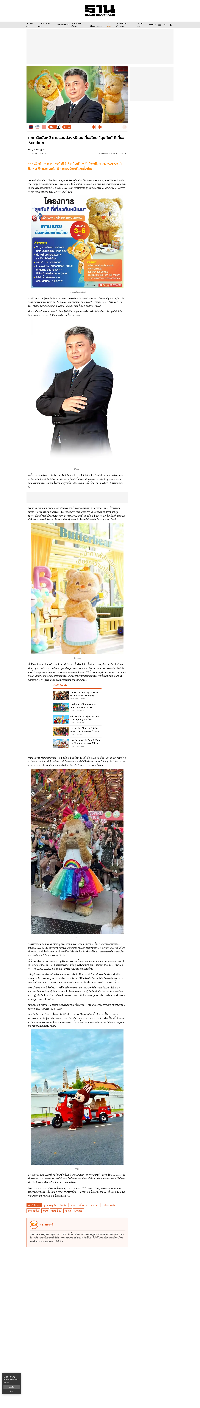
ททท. (73, 1205)
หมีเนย (68, 1210)
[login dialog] (171, 25)
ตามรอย (94, 1205)
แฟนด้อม (78, 1210)
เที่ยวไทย (83, 1205)
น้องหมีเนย (56, 1210)
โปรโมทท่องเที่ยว (109, 1205)
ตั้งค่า (12, 1392)
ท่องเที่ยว (63, 1205)
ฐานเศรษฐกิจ (50, 1205)
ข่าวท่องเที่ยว (33, 1210)
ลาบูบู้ (45, 1210)
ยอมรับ (11, 1387)
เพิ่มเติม (6, 1382)
